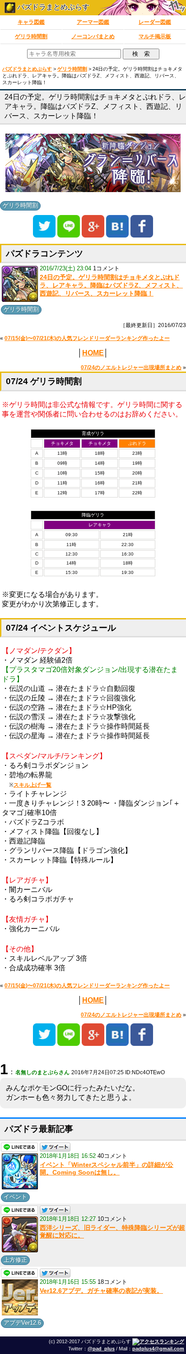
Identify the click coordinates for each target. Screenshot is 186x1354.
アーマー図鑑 (93, 22)
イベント (15, 1196)
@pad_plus (101, 1348)
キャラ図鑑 (31, 22)
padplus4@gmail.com (158, 1348)
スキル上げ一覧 (32, 785)
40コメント (112, 1155)
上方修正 (15, 1259)
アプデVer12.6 (22, 1322)
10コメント (112, 1218)
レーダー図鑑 (155, 22)
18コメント (112, 1281)
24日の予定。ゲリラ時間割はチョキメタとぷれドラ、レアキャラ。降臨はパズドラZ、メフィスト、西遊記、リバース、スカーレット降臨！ (111, 284)
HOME (93, 353)
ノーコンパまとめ (93, 36)
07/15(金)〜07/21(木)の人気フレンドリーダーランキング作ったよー (87, 338)
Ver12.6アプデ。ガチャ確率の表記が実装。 (101, 1290)
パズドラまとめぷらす (52, 7)
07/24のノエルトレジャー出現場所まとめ (131, 367)
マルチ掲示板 (155, 36)
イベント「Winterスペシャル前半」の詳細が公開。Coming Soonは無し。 (106, 1168)
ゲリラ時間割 (31, 36)
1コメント (106, 268)
